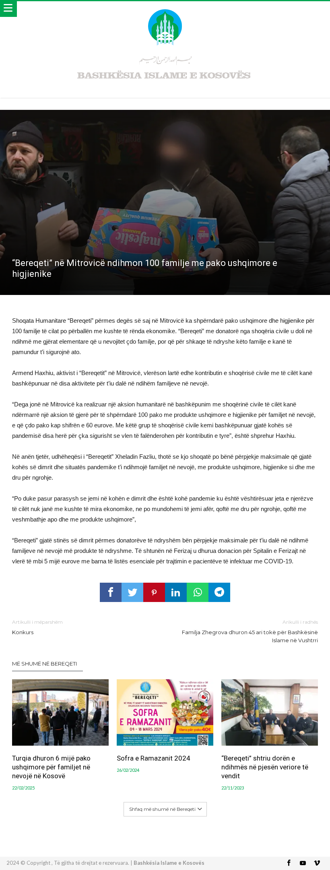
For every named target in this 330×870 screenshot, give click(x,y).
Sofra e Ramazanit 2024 (153, 758)
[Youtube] (303, 863)
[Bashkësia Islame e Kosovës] (165, 9)
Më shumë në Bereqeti (44, 663)
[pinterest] (154, 592)
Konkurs (37, 627)
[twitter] (132, 592)
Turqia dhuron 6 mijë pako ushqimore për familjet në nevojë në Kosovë (51, 767)
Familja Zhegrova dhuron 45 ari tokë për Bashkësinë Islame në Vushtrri (250, 631)
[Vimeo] (317, 863)
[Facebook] (289, 863)
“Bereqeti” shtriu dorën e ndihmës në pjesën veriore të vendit (264, 767)
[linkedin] (176, 592)
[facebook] (111, 592)
